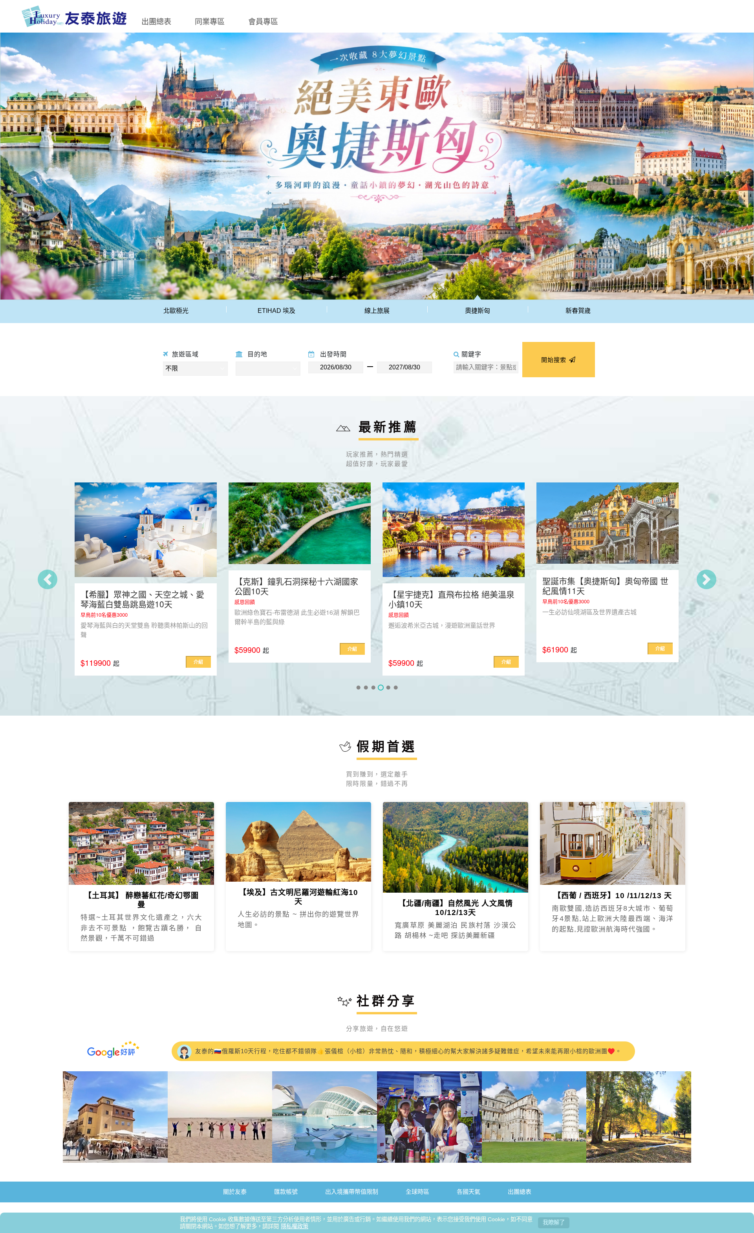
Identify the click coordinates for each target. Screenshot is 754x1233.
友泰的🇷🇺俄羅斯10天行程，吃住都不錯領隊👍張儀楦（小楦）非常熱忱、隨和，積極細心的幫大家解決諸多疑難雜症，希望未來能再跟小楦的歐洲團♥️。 (407, 1051)
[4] (381, 689)
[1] (358, 689)
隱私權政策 (294, 1226)
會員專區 (263, 21)
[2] (366, 689)
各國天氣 (468, 1193)
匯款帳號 (286, 1193)
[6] (396, 689)
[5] (388, 689)
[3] (373, 689)
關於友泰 (235, 1193)
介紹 (198, 648)
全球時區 (417, 1193)
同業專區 (210, 21)
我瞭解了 (554, 1222)
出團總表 (156, 21)
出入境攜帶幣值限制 (351, 1193)
